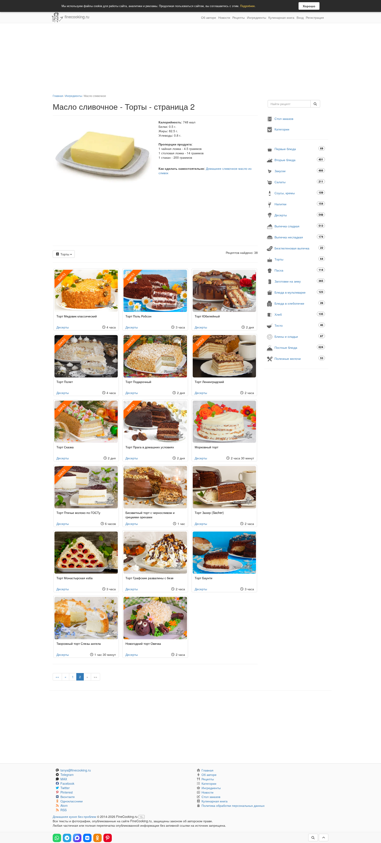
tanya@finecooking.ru (75, 770)
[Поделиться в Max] (77, 838)
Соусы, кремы (299, 192)
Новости (224, 17)
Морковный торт (206, 447)
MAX (63, 779)
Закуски (299, 170)
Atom (64, 805)
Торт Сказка (65, 447)
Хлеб (299, 314)
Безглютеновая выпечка (299, 248)
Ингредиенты (256, 17)
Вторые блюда (299, 159)
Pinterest (66, 792)
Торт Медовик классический (76, 316)
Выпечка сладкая (299, 226)
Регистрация (315, 17)
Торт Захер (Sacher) (209, 512)
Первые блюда (299, 148)
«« (57, 677)
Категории (282, 129)
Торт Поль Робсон (138, 316)
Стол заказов (284, 118)
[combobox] (289, 103)
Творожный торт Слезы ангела (78, 643)
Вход (300, 17)
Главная (58, 96)
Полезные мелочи (299, 358)
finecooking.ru (76, 16)
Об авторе (208, 17)
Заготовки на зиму (299, 281)
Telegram (67, 774)
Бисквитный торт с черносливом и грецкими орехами (150, 514)
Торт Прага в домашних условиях (149, 447)
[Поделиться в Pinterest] (107, 838)
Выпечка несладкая (299, 237)
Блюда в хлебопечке (299, 303)
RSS (63, 810)
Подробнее (247, 6)
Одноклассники (71, 801)
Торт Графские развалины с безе (149, 578)
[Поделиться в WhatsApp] (57, 838)
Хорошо (309, 6)
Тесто (299, 325)
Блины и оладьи (299, 336)
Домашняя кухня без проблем (74, 816)
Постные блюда (299, 347)
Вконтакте (67, 796)
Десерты (62, 327)
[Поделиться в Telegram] (67, 838)
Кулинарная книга (281, 17)
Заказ (61, 277)
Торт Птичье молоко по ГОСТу (78, 512)
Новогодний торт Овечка (143, 643)
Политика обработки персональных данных (233, 805)
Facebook (67, 783)
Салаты (299, 181)
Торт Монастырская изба (74, 578)
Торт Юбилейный (207, 316)
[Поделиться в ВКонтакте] (87, 838)
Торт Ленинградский (209, 381)
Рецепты (238, 17)
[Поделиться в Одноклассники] (97, 838)
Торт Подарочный (138, 381)
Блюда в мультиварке (299, 292)
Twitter (65, 788)
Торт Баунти (203, 578)
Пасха (299, 270)
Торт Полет (64, 381)
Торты (65, 254)
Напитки (299, 204)
